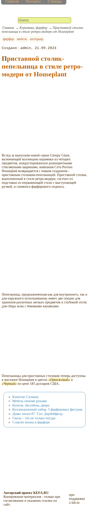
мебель (22, 39)
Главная (8, 28)
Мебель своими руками (29, 401)
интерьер (36, 39)
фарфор (8, 39)
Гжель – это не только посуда (33, 418)
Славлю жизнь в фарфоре (31, 422)
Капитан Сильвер (25, 397)
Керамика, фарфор (33, 28)
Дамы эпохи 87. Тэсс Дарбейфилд (37, 414)
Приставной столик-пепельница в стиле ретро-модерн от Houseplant (43, 29)
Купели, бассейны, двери (30, 405)
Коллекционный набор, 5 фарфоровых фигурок (47, 409)
